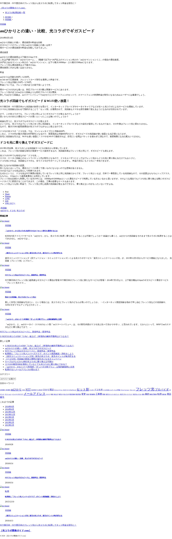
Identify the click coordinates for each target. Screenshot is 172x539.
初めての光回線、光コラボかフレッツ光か (20, 297)
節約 (143, 394)
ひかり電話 (48, 389)
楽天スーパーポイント (113, 394)
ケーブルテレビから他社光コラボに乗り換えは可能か (29, 362)
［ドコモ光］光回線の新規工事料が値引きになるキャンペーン (33, 359)
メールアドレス (35, 393)
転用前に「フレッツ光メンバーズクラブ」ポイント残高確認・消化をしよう (39, 354)
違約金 (164, 394)
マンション (8, 394)
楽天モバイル (137, 394)
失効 (87, 394)
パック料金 (116, 390)
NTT (28, 389)
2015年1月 (9, 425)
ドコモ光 (98, 389)
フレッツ (132, 390)
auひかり (5, 210)
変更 (83, 394)
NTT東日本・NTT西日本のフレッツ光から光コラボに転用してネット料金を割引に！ (38, 525)
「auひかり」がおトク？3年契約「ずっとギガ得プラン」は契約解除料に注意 (33, 319)
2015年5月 (9, 417)
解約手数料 (153, 394)
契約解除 (92, 394)
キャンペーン (58, 390)
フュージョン (125, 390)
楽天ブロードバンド (126, 394)
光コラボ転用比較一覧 (15, 12)
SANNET (34, 390)
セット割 (83, 389)
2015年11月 (10, 414)
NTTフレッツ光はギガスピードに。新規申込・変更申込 (25, 275)
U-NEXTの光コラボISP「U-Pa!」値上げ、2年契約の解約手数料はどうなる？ (39, 346)
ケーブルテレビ (71, 390)
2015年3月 (9, 420)
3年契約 (7, 390)
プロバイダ (162, 389)
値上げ (56, 394)
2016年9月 (9, 407)
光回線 (4, 208)
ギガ (64, 390)
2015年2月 (9, 422)
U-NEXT (40, 390)
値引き (61, 394)
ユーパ (48, 394)
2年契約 (2, 390)
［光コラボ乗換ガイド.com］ (13, 8)
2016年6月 (9, 409)
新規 (103, 394)
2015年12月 (10, 412)
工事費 (99, 394)
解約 (147, 394)
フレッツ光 (145, 389)
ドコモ (13, 210)
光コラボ (21, 210)
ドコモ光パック (108, 390)
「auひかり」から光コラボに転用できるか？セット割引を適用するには (31, 231)
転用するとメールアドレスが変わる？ (22, 369)
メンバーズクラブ (17, 394)
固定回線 (72, 394)
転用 (159, 394)
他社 (52, 394)
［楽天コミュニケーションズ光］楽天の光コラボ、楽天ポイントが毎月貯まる (33, 253)
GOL (23, 390)
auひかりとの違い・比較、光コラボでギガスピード (28, 348)
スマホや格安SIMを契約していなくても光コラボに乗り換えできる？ (36, 364)
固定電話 (78, 394)
